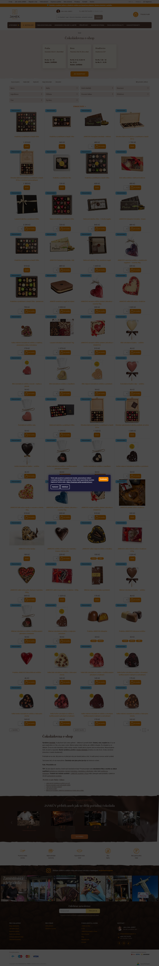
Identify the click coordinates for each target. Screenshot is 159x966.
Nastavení (55, 487)
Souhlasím (103, 479)
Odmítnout (65, 487)
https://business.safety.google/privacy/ (79, 482)
